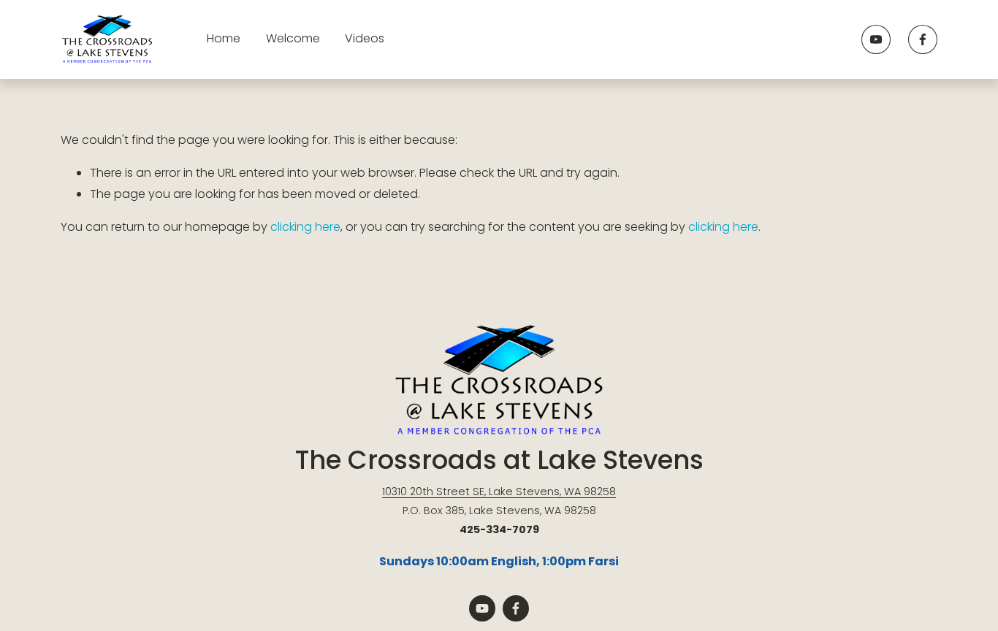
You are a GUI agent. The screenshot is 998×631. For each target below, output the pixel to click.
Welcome (293, 38)
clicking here (305, 226)
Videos (364, 38)
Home (223, 38)
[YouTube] (876, 39)
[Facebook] (922, 39)
